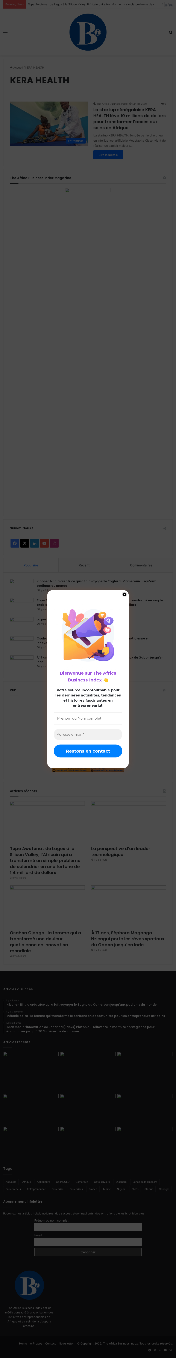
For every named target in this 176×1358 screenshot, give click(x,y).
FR (171, 5)
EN (166, 5)
